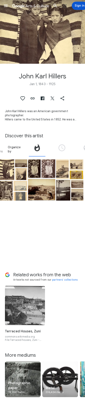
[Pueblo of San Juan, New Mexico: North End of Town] (77, 184)
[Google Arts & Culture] (31, 6)
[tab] (37, 149)
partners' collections (65, 279)
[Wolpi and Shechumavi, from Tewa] (77, 195)
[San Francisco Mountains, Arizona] (63, 190)
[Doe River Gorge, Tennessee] (21, 174)
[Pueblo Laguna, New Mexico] (20, 186)
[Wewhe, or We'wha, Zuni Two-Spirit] (20, 196)
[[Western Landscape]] (76, 164)
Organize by (14, 149)
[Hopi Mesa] (41, 190)
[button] (6, 6)
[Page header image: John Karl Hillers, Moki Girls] (42, 32)
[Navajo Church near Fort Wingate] (62, 169)
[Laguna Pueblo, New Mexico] (21, 163)
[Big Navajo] (6, 191)
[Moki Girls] (7, 169)
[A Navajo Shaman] (34, 168)
